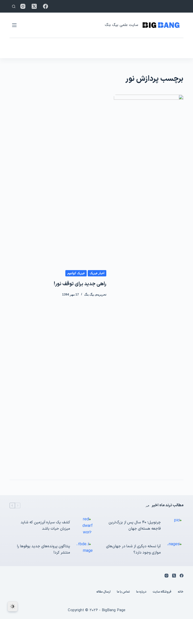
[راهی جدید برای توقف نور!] (148, 283)
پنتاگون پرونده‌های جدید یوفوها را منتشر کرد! (43, 549)
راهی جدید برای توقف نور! (80, 284)
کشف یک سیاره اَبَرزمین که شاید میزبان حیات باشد (45, 526)
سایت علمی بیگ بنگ (121, 25)
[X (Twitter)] (34, 6)
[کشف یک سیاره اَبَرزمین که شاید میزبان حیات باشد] (84, 526)
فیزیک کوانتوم (76, 273)
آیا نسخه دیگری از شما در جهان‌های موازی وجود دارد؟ (133, 549)
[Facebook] (45, 6)
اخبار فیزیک (97, 273)
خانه (180, 592)
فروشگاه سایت (162, 592)
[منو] (14, 25)
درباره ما (141, 592)
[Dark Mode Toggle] (13, 606)
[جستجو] (13, 6)
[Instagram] (22, 6)
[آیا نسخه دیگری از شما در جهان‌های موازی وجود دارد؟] (174, 550)
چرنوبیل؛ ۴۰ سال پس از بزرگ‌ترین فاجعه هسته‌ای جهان (135, 526)
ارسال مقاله (103, 592)
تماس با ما (123, 592)
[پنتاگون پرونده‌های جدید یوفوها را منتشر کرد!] (84, 550)
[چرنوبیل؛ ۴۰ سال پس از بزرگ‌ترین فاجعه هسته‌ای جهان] (174, 526)
